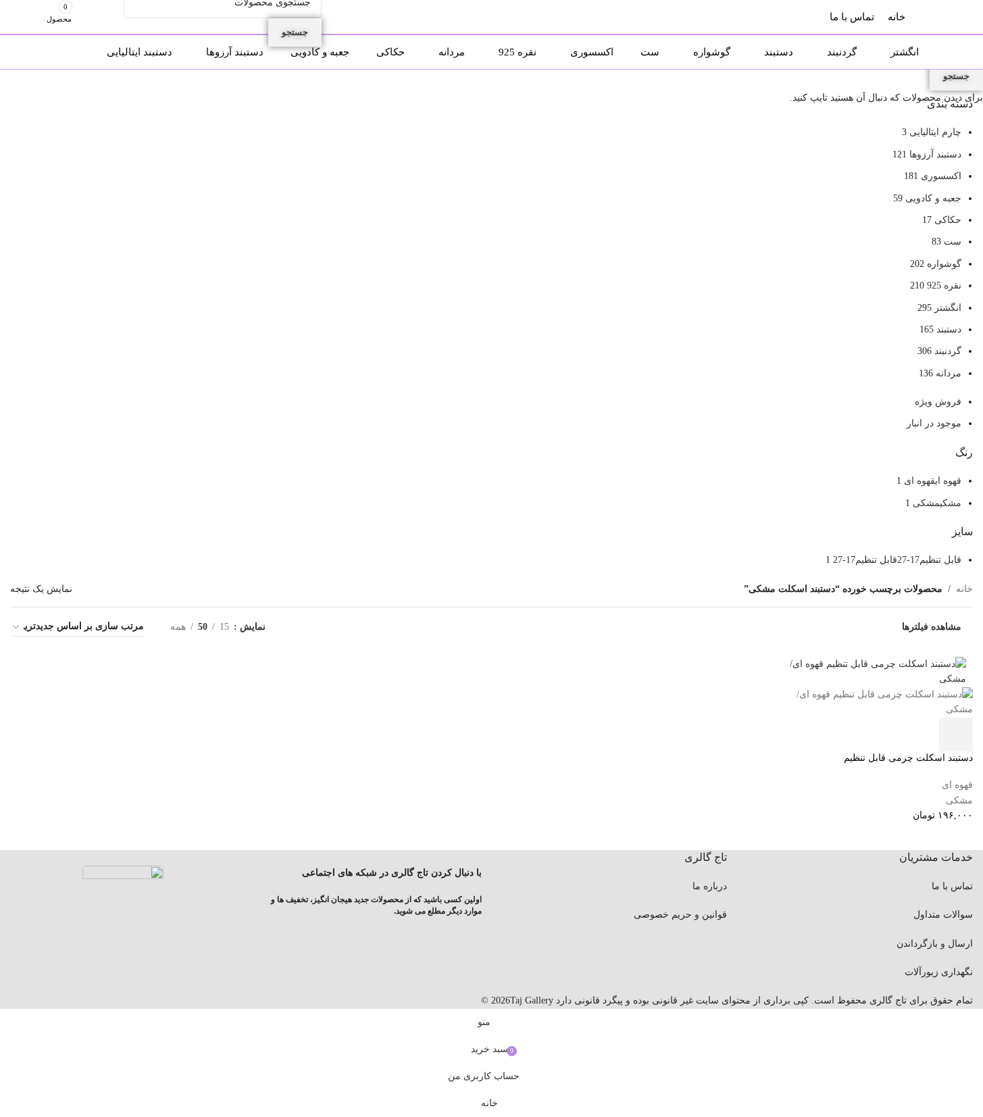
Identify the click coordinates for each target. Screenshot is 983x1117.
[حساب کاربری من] (111, 16)
